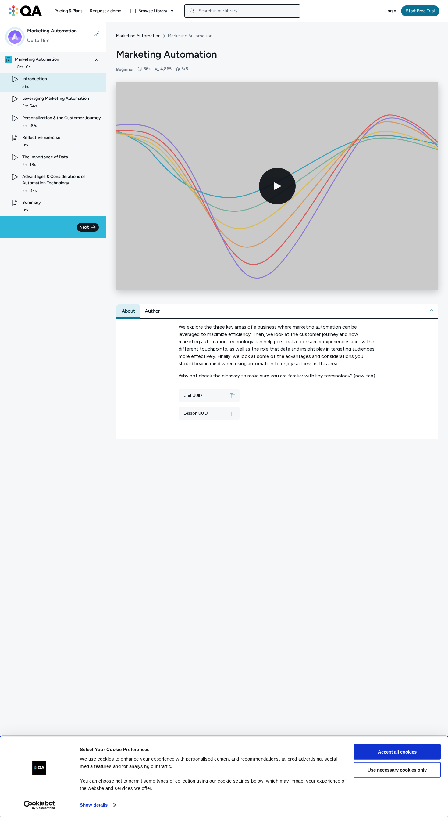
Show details (94, 805)
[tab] (128, 311)
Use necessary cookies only (397, 769)
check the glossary (219, 376)
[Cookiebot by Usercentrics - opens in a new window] (39, 805)
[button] (68, 10)
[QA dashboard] (25, 11)
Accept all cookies (397, 751)
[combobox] (242, 11)
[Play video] (277, 186)
